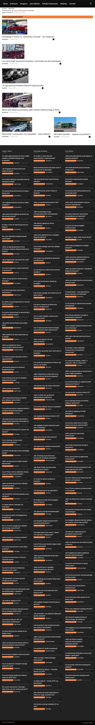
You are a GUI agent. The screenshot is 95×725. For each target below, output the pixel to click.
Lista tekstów (35, 4)
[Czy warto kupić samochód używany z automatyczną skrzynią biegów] (31, 51)
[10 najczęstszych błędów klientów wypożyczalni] (22, 75)
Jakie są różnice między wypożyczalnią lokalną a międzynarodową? (73, 641)
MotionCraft (5, 112)
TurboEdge (17, 382)
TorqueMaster (17, 207)
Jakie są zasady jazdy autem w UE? (46, 202)
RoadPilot (4, 88)
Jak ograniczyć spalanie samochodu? (47, 446)
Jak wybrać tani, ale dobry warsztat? (47, 386)
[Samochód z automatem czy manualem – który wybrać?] (26, 124)
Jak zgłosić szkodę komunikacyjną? (46, 511)
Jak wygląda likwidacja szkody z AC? (47, 416)
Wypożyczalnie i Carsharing (9, 33)
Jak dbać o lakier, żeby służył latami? (78, 237)
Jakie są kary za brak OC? (11, 388)
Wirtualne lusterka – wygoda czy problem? (72, 134)
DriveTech (16, 306)
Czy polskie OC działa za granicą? (45, 648)
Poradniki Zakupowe (7, 131)
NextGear (48, 493)
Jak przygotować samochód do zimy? (15, 260)
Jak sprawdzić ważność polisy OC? (77, 392)
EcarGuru (16, 272)
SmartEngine (17, 283)
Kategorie (23, 4)
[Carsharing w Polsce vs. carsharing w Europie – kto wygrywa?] (28, 27)
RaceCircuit (17, 498)
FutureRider (5, 63)
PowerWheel (17, 229)
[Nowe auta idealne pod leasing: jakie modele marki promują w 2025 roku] (31, 100)
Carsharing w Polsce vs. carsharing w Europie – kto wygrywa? (28, 37)
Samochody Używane (7, 58)
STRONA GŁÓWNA (19, 12)
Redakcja (63, 4)
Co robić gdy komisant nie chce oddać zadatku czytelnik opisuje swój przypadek (15, 158)
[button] (91, 4)
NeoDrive (16, 262)
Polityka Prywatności (50, 4)
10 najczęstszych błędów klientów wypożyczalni (22, 85)
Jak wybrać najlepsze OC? (11, 601)
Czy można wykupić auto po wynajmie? (47, 407)
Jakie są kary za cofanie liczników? (14, 537)
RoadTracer (17, 668)
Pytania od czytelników (8, 163)
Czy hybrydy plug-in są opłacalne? (46, 490)
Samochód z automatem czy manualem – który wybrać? (26, 134)
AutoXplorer (5, 39)
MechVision (57, 136)
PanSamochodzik (18, 349)
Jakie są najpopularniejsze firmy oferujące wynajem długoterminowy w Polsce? (15, 249)
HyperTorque (17, 184)
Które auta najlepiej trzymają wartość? (79, 609)
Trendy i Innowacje (59, 131)
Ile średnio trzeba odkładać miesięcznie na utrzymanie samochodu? (75, 350)
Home (5, 4)
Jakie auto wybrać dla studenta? (45, 437)
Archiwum (14, 4)
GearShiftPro (5, 136)
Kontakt (72, 4)
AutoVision (17, 173)
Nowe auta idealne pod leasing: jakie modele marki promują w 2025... (31, 110)
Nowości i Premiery (7, 106)
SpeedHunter (17, 327)
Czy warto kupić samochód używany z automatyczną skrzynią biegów (31, 61)
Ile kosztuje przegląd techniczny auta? (16, 654)
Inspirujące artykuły (88, 723)
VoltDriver (16, 163)
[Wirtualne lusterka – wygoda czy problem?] (72, 124)
